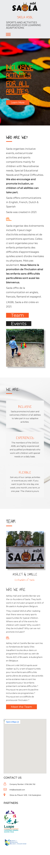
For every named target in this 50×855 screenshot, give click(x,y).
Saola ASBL (25, 17)
